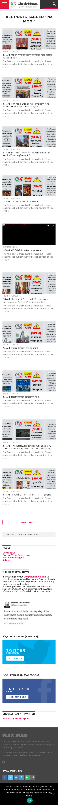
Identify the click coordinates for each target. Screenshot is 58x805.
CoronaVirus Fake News (16, 555)
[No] (54, 793)
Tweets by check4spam (15, 718)
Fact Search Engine (13, 557)
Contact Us (8, 552)
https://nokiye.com (36, 576)
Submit (6, 559)
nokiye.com (43, 591)
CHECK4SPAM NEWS (16, 572)
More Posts (28, 522)
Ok (29, 800)
